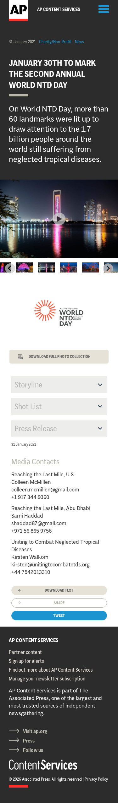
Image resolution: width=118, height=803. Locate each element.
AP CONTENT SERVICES (34, 640)
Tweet (59, 615)
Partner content (25, 652)
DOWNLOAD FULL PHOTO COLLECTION (60, 356)
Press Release (35, 428)
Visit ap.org (35, 731)
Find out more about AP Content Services (51, 669)
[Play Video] (59, 219)
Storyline (28, 384)
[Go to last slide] (10, 268)
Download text (59, 590)
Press (29, 740)
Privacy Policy (96, 779)
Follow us (33, 750)
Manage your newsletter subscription (47, 678)
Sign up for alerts (26, 660)
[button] (24, 268)
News (79, 41)
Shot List (28, 406)
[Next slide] (108, 268)
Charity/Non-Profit (55, 41)
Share (59, 602)
